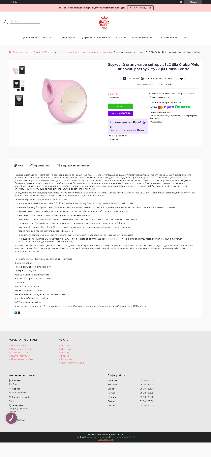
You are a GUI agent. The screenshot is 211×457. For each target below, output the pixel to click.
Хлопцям (48, 37)
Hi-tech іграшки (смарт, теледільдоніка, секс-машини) (84, 52)
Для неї (37, 52)
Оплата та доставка (21, 349)
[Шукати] (6, 22)
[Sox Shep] (104, 22)
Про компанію (18, 345)
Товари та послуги (22, 52)
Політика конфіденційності (122, 437)
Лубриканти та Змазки (94, 37)
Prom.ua (120, 434)
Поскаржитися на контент (97, 437)
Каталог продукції (140, 7)
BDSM (119, 37)
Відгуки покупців (20, 356)
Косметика (167, 37)
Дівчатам (28, 37)
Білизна (65, 356)
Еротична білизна (141, 37)
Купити (120, 106)
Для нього (66, 349)
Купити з (115, 113)
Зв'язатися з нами (20, 352)
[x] (19, 313)
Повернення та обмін (22, 359)
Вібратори (49, 52)
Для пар (67, 37)
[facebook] (15, 313)
